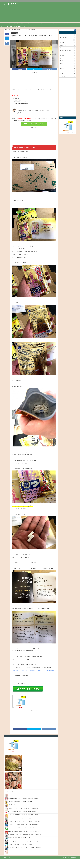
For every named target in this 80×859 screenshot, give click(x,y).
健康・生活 (67, 42)
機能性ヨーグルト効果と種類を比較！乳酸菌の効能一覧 (19, 837)
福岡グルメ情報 (67, 68)
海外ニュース (67, 63)
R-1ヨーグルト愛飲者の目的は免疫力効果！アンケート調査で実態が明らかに (23, 831)
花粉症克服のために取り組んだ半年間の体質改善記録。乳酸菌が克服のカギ (23, 798)
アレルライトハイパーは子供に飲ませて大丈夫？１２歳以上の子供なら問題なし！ (24, 821)
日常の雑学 (67, 58)
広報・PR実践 (9, 26)
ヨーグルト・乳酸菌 (15, 33)
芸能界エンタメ (67, 73)
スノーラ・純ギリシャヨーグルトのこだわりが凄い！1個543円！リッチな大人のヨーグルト (26, 841)
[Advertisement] (40, 14)
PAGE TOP (77, 832)
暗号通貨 (67, 60)
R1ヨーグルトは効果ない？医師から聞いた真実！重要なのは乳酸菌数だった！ (23, 811)
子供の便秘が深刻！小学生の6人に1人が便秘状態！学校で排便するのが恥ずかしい (24, 834)
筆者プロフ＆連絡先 (17, 26)
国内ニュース (67, 47)
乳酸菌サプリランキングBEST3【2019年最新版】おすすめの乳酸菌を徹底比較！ (24, 808)
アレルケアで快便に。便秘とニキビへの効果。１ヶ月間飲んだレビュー (22, 844)
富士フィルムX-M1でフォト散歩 (67, 50)
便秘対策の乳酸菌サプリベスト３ (14, 804)
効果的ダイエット (67, 45)
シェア (7, 35)
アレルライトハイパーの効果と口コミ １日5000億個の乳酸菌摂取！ (22, 827)
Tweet (7, 40)
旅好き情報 (67, 55)
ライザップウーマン (26, 26)
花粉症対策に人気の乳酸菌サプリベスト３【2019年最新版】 (20, 801)
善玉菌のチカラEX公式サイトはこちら (34, 123)
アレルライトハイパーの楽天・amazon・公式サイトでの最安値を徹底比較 (23, 824)
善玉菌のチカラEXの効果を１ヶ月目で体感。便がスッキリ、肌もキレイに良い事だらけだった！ (33, 670)
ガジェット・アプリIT (67, 34)
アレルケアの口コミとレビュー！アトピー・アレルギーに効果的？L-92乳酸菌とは (24, 847)
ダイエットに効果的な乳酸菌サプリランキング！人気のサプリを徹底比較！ (23, 814)
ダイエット (3, 26)
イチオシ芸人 (68, 76)
